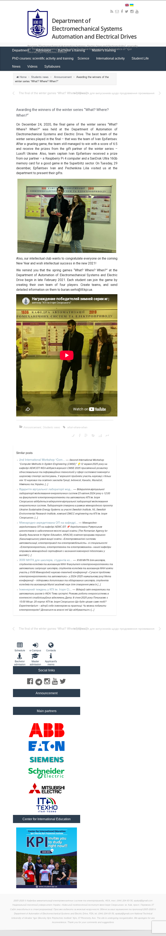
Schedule (20, 650)
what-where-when (77, 427)
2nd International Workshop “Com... (42, 460)
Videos (32, 66)
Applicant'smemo (51, 662)
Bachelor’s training (72, 50)
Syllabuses (52, 66)
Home (23, 77)
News (16, 66)
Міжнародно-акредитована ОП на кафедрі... (49, 522)
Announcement (63, 77)
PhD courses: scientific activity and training (42, 58)
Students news (40, 77)
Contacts (51, 650)
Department (21, 50)
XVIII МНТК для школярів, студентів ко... (46, 560)
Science (84, 58)
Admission (44, 50)
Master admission (35, 662)
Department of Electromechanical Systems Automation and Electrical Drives (94, 28)
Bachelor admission (20, 662)
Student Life (141, 58)
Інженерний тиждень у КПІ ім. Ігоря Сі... (45, 589)
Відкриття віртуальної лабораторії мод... (46, 489)
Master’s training (104, 50)
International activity (111, 58)
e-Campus (35, 650)
